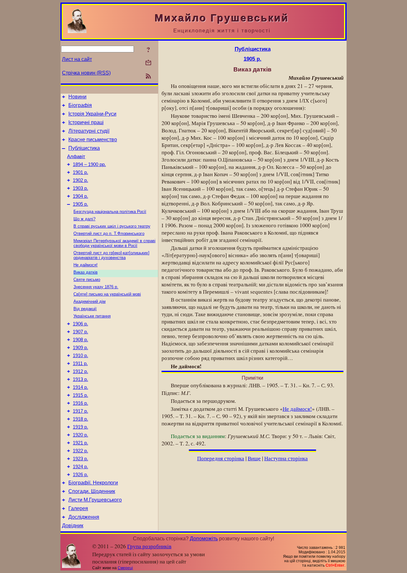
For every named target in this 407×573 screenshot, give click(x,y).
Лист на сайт (77, 59)
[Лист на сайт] (148, 63)
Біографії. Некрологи (93, 482)
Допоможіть (204, 538)
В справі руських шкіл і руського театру (111, 226)
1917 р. (80, 411)
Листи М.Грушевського (95, 500)
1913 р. (80, 379)
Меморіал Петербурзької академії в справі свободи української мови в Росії (114, 243)
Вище (254, 458)
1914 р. (80, 387)
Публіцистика (84, 148)
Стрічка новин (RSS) (86, 73)
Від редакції (85, 308)
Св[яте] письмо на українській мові (107, 294)
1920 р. (80, 434)
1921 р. (80, 442)
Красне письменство (92, 139)
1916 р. (80, 403)
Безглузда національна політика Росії (109, 211)
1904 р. (80, 196)
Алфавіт (76, 156)
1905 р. (80, 204)
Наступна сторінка (286, 458)
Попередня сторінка (220, 458)
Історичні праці (86, 122)
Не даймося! (85, 265)
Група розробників (149, 546)
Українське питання (92, 316)
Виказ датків (85, 272)
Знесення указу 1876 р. (95, 286)
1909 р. (80, 347)
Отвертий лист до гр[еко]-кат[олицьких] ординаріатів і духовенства (111, 255)
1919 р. (80, 427)
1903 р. (80, 188)
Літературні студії (88, 131)
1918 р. (80, 419)
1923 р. (80, 458)
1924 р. (80, 466)
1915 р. (80, 395)
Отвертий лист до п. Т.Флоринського (108, 233)
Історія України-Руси (92, 114)
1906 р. (80, 323)
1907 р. (80, 331)
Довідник (72, 525)
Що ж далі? (84, 219)
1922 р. (80, 450)
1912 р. (80, 371)
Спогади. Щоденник (91, 491)
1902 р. (80, 180)
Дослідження (83, 517)
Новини (77, 96)
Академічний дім (89, 301)
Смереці (125, 568)
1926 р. (80, 474)
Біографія (80, 105)
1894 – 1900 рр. (89, 164)
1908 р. (80, 339)
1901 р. (80, 172)
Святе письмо (86, 279)
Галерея (78, 508)
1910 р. (80, 355)
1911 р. (80, 363)
